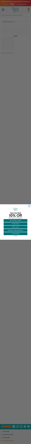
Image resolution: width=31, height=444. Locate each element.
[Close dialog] (29, 206)
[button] (15, 220)
